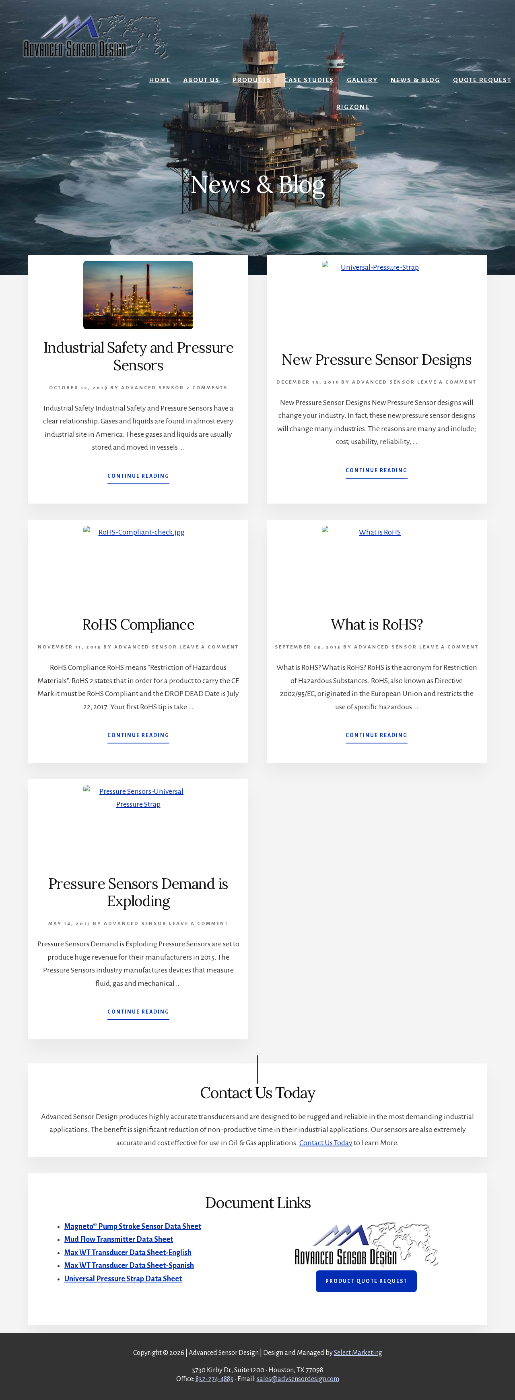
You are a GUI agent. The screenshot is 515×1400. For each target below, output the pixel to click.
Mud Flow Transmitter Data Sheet (118, 1239)
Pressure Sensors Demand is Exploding (138, 892)
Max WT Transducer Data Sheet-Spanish (129, 1266)
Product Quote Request (366, 1281)
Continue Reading (138, 478)
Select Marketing (358, 1353)
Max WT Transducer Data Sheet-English (128, 1253)
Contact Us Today (325, 1143)
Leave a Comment (447, 382)
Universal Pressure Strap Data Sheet (123, 1279)
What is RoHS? (376, 624)
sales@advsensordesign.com (298, 1379)
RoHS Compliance (138, 624)
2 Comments (207, 387)
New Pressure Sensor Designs (377, 359)
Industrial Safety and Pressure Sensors (138, 356)
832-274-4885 (214, 1379)
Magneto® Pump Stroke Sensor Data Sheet (132, 1226)
